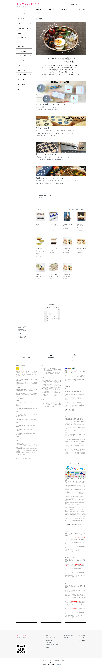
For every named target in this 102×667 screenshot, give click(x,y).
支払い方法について (50, 642)
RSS (65, 637)
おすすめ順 (71, 209)
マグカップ (21, 60)
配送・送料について (50, 637)
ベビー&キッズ (22, 37)
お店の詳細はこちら (22, 337)
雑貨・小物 (21, 46)
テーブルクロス (22, 75)
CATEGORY (38, 9)
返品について (49, 640)
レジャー (20, 89)
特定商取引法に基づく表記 (52, 644)
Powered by (43, 664)
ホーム (17, 13)
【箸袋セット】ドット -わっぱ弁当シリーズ (53, 225)
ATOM (68, 637)
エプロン (20, 33)
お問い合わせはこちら (22, 330)
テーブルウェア (22, 51)
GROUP (50, 9)
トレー (19, 65)
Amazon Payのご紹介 (69, 409)
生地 (19, 23)
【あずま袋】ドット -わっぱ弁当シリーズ (81, 225)
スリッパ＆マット (23, 84)
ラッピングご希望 (23, 28)
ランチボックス (24, 13)
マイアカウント (73, 4)
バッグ (19, 42)
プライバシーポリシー (51, 647)
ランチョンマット (23, 70)
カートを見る (82, 637)
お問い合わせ (82, 640)
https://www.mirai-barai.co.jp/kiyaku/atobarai (74, 524)
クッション (21, 79)
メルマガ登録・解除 (68, 635)
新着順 (82, 209)
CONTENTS (62, 9)
